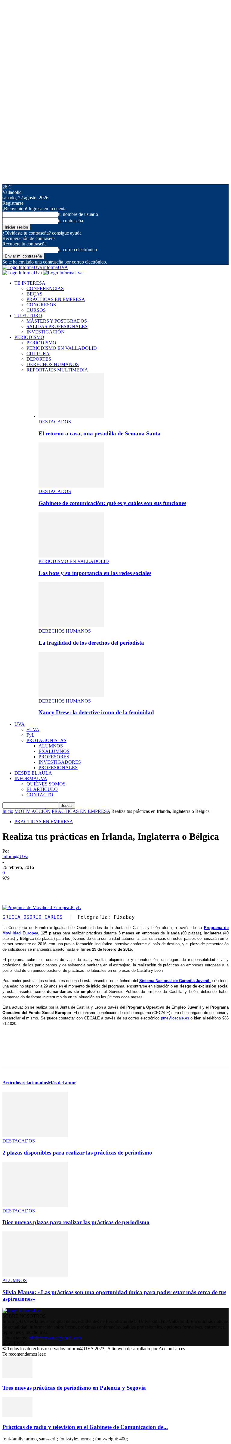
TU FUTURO (28, 315)
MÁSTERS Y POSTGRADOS (56, 321)
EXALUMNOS (53, 751)
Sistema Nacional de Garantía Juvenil (175, 980)
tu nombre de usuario (78, 214)
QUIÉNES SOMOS (46, 783)
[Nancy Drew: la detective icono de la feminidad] (71, 695)
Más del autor (62, 1082)
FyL (30, 735)
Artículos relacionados (25, 1082)
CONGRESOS (41, 304)
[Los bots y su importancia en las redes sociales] (71, 555)
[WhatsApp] (77, 887)
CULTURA (38, 353)
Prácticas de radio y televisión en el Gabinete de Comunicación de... (85, 1427)
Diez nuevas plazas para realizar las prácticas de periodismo (75, 1222)
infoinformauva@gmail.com (55, 1337)
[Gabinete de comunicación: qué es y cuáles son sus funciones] (71, 485)
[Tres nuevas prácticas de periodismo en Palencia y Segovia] (17, 1376)
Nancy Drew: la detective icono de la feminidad (96, 712)
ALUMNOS (50, 745)
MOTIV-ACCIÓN (32, 811)
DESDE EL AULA (33, 773)
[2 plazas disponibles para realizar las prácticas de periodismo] (35, 1135)
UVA (19, 724)
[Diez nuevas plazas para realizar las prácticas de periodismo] (35, 1205)
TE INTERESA (29, 283)
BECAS (34, 293)
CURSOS (36, 310)
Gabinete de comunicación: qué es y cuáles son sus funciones (112, 503)
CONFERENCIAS (45, 288)
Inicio (7, 811)
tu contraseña (70, 220)
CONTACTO (39, 794)
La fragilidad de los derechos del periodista (91, 643)
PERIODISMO (29, 337)
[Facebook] (12, 887)
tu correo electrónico (77, 249)
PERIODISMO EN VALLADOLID (61, 348)
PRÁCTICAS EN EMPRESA (55, 299)
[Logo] (22, 272)
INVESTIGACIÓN (45, 331)
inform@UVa (15, 856)
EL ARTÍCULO (42, 789)
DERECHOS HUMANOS (52, 364)
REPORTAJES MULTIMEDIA (57, 369)
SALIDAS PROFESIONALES (57, 326)
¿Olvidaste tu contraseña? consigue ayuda (42, 232)
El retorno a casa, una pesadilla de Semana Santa (99, 433)
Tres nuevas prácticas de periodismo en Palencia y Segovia (74, 1388)
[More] (99, 887)
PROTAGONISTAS (46, 740)
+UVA (32, 729)
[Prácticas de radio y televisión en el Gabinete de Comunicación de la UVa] (17, 1415)
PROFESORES (53, 756)
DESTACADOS (54, 421)
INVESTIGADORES (59, 762)
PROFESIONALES (58, 767)
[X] (34, 887)
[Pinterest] (56, 887)
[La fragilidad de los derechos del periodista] (71, 625)
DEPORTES (38, 359)
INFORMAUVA (30, 778)
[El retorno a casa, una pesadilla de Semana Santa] (71, 416)
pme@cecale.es (175, 1018)
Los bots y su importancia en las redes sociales (94, 573)
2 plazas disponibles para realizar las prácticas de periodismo (77, 1152)
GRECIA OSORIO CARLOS (32, 917)
